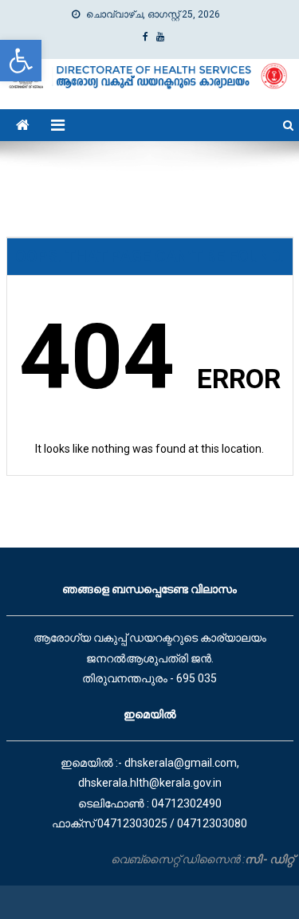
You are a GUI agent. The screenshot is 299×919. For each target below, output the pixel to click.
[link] (20, 60)
